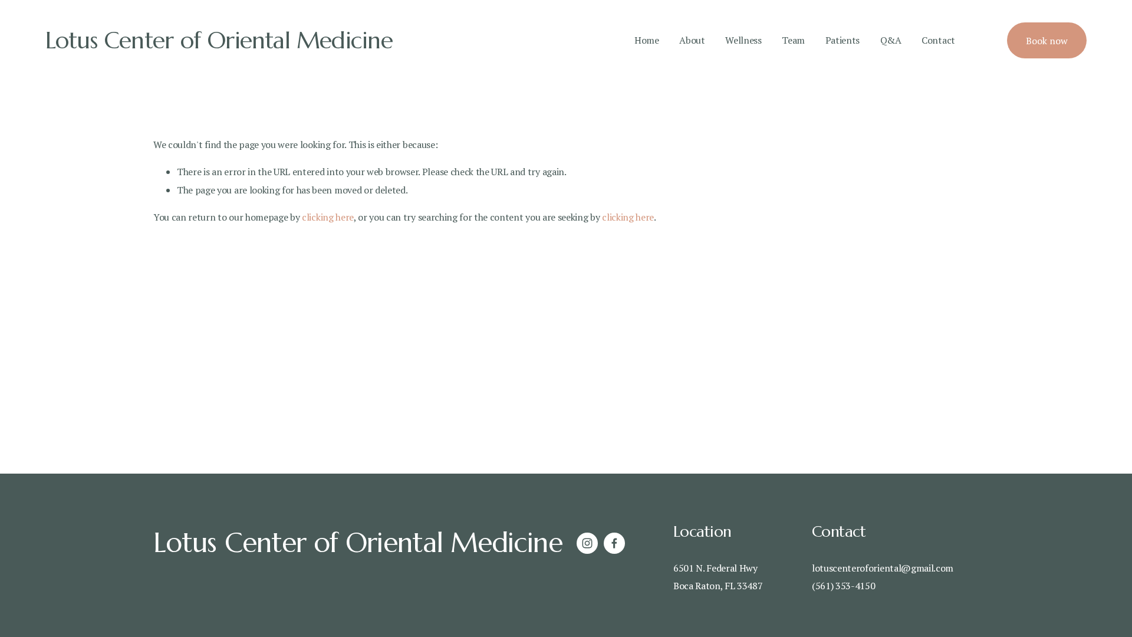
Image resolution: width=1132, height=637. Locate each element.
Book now (1047, 40)
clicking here (328, 217)
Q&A (890, 40)
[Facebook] (614, 543)
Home (646, 40)
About (692, 40)
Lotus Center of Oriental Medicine (219, 40)
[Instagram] (587, 543)
